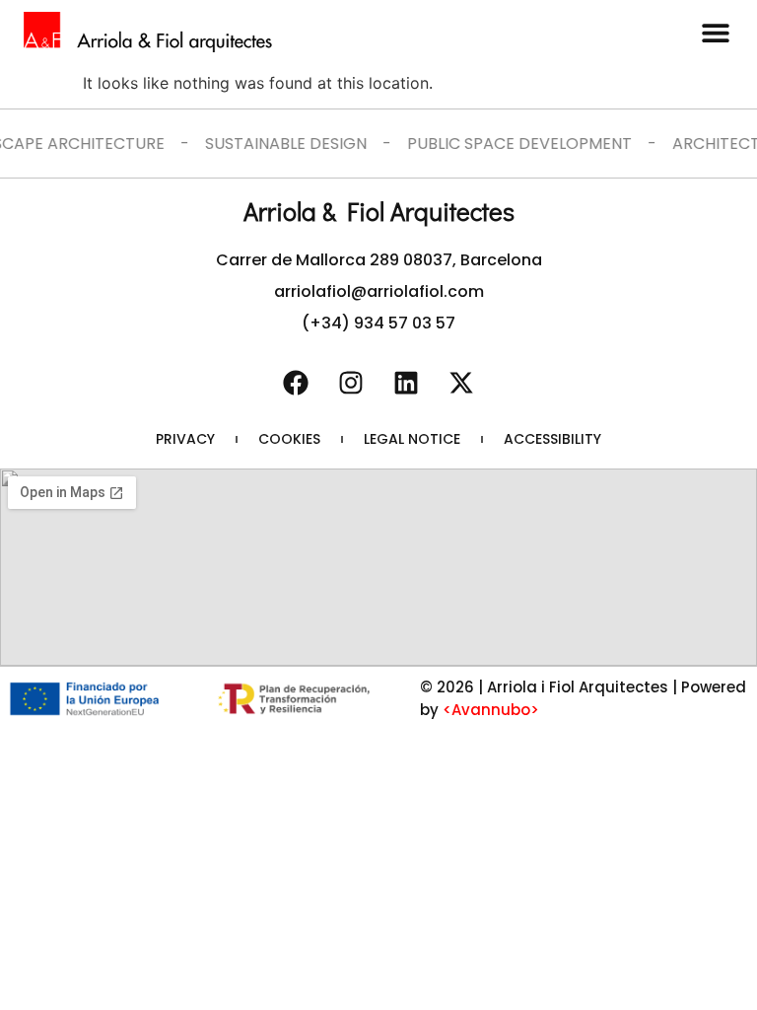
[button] (715, 32)
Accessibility (552, 439)
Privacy (185, 439)
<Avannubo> (491, 709)
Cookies (289, 439)
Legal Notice (412, 439)
